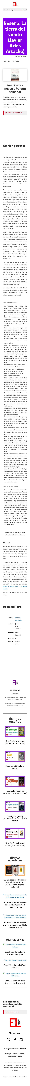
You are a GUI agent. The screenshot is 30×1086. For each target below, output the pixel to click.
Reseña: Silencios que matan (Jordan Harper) (15, 844)
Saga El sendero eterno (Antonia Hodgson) (15, 953)
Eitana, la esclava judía (10, 586)
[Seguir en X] (9, 1040)
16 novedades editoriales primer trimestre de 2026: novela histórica (15, 924)
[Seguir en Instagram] (21, 1040)
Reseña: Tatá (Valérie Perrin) (15, 767)
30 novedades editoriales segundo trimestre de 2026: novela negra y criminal (15, 883)
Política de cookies (18, 1054)
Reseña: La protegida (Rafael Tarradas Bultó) (15, 742)
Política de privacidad (15, 1056)
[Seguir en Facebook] (15, 1040)
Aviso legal (8, 1054)
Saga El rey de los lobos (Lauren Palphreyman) (15, 981)
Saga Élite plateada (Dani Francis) (15, 966)
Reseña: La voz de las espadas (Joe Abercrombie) (15, 792)
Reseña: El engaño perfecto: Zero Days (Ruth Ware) (15, 818)
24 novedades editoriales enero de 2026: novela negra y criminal (15, 904)
